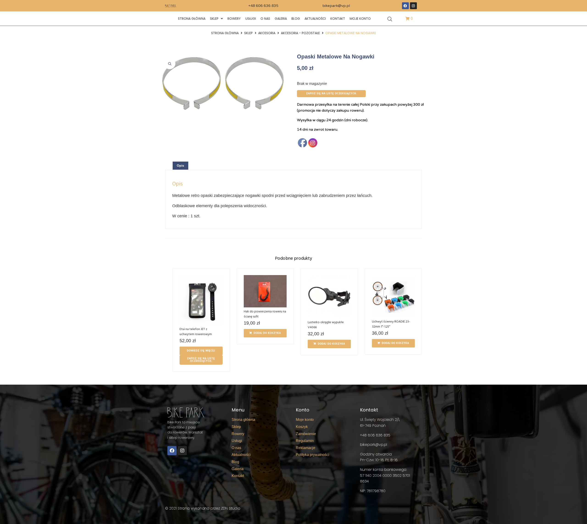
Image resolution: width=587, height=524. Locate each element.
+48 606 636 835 (263, 5)
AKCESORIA (266, 33)
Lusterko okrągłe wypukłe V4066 (326, 325)
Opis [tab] (180, 165)
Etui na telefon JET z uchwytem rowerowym (196, 332)
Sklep (248, 33)
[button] (169, 63)
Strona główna (225, 33)
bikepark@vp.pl (336, 5)
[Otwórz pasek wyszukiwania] (390, 19)
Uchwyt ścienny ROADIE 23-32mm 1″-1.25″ (391, 324)
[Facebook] (405, 5)
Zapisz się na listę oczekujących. (331, 93)
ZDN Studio (230, 508)
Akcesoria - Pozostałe (300, 33)
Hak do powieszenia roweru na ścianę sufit (265, 314)
